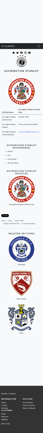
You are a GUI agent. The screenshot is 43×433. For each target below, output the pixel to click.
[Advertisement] (21, 21)
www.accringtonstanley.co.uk (28, 132)
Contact (4, 405)
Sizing (3, 414)
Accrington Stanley (28, 223)
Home (3, 221)
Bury (21, 333)
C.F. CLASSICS (8, 46)
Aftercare (4, 417)
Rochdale (21, 264)
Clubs (10, 221)
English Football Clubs (12, 223)
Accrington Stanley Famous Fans (21, 204)
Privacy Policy (28, 402)
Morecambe (21, 299)
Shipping (4, 419)
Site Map (4, 408)
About (3, 402)
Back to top (5, 424)
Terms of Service (29, 405)
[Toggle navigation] (39, 46)
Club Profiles (19, 221)
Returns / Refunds (29, 408)
